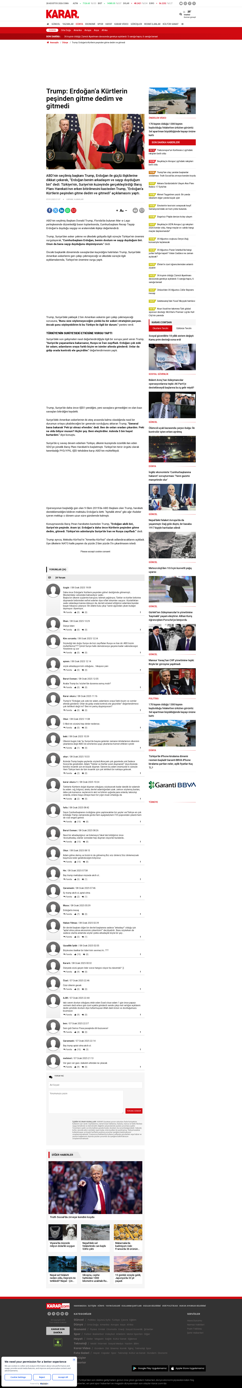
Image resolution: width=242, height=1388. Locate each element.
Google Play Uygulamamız (152, 1368)
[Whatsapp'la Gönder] (67, 210)
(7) (78, 914)
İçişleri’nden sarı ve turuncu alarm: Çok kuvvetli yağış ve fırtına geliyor (98, 36)
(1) (78, 748)
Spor (100, 24)
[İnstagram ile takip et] (185, 3)
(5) (78, 879)
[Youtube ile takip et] (181, 3)
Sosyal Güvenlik (134, 1329)
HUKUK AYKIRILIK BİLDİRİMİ (192, 1305)
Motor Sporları (135, 1334)
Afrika (104, 30)
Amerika (78, 30)
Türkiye (116, 1320)
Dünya (79, 24)
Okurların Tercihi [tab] (160, 328)
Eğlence (132, 1338)
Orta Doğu (66, 30)
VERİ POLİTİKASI (170, 1305)
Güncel (56, 24)
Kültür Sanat (171, 24)
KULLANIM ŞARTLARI (132, 1305)
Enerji (121, 1329)
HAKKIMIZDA (80, 1305)
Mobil (93, 1343)
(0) (78, 612)
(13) (79, 822)
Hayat (108, 24)
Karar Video (121, 24)
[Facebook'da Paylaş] (49, 210)
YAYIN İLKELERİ (113, 1305)
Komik (123, 1348)
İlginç (131, 1348)
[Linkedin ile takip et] (62, 1313)
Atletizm (120, 1334)
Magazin (99, 1338)
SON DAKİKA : (53, 36)
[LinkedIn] (61, 210)
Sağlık (108, 1338)
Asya (96, 30)
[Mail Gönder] (73, 210)
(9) (78, 972)
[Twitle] (55, 210)
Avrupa (87, 30)
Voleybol (110, 1334)
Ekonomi (90, 24)
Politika (92, 1320)
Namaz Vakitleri (195, 1324)
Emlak (101, 1329)
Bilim (136, 1343)
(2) (78, 773)
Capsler (105, 1353)
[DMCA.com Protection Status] (58, 1342)
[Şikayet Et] (140, 612)
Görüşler (136, 24)
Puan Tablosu (194, 1328)
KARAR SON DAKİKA (58, 1331)
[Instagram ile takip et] (66, 1313)
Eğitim (132, 1320)
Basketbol (98, 1334)
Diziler (90, 1338)
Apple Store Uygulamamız (190, 1368)
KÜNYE (101, 1305)
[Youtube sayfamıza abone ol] (58, 1313)
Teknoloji (80, 1343)
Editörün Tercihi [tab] (183, 328)
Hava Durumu (194, 1320)
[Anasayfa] (48, 24)
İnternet (102, 1343)
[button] (117, 210)
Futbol (87, 1334)
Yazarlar (68, 24)
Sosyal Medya (115, 1343)
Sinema (114, 1348)
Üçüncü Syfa (103, 1320)
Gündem (99, 1348)
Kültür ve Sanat (137, 1353)
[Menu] (182, 24)
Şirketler (148, 1329)
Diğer (147, 1334)
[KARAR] (62, 13)
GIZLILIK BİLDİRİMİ (152, 1305)
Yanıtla (69, 612)
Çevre (124, 1320)
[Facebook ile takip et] (189, 3)
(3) (86, 1049)
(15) (79, 954)
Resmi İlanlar (152, 24)
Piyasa (93, 1329)
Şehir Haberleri (195, 1332)
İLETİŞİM (92, 1305)
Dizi (107, 1348)
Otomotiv (111, 1329)
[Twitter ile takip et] (194, 3)
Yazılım (128, 1343)
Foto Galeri (81, 1353)
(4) (78, 1032)
